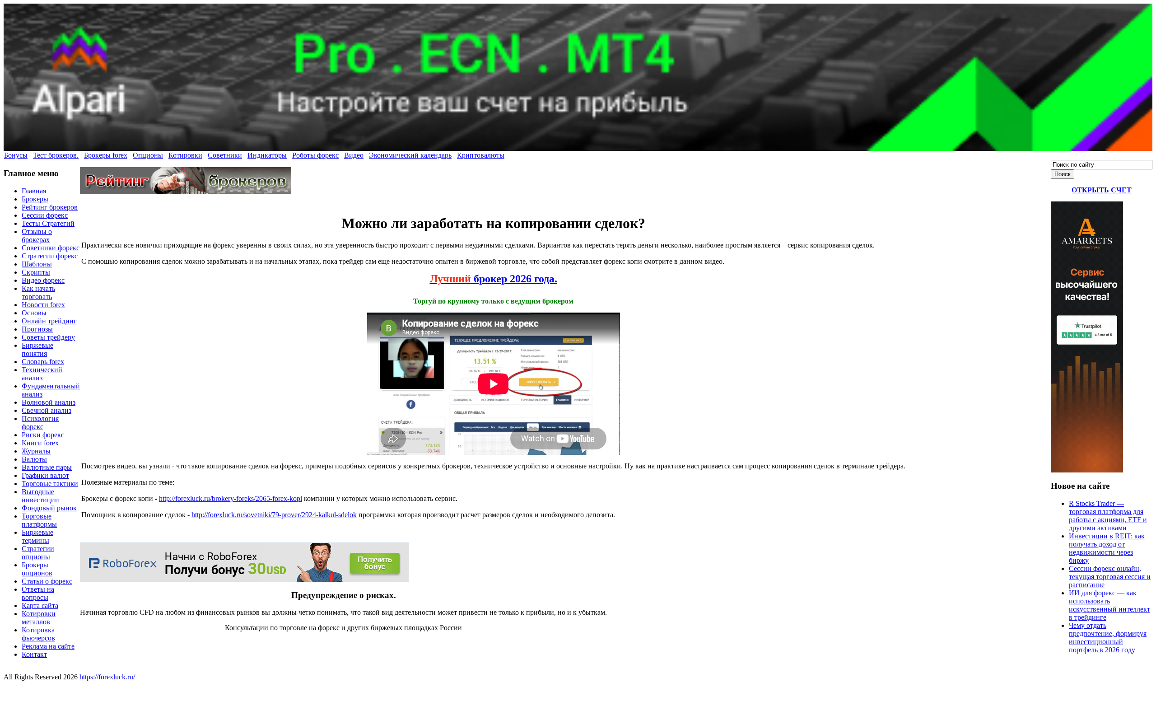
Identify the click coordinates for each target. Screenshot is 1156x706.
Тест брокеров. (56, 155)
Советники (225, 155)
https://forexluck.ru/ (107, 677)
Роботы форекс (315, 155)
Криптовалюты (480, 155)
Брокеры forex (105, 155)
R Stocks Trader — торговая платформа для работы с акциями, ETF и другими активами (1108, 516)
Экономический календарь (410, 155)
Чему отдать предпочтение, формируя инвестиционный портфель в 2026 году (1108, 638)
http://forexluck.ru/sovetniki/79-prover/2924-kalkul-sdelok (274, 515)
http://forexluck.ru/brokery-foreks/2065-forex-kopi (230, 498)
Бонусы (16, 155)
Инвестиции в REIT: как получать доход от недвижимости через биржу (1107, 548)
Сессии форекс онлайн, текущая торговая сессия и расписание (1110, 577)
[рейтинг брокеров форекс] (185, 192)
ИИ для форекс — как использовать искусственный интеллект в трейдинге (1109, 605)
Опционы (148, 155)
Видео (354, 155)
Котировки (185, 155)
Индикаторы (267, 155)
